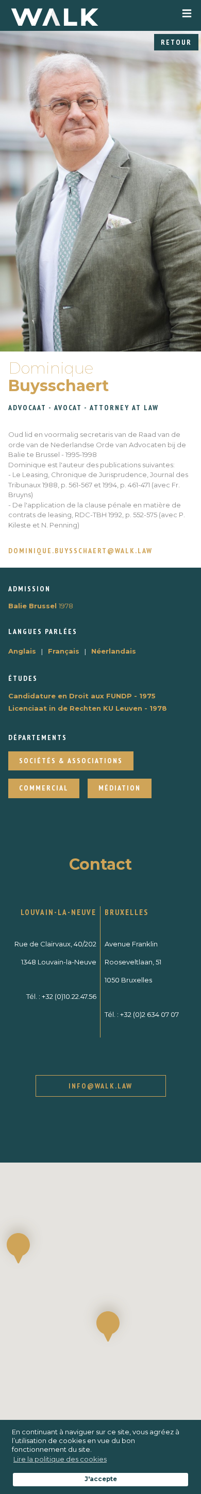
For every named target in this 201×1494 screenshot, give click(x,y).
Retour (176, 42)
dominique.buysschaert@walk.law (80, 551)
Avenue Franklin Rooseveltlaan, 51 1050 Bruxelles (133, 962)
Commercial (44, 788)
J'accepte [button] (101, 1479)
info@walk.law (100, 1086)
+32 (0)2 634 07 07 (149, 1014)
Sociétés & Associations (71, 760)
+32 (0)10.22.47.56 (69, 996)
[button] (108, 1326)
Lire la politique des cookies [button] (60, 1459)
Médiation (119, 788)
